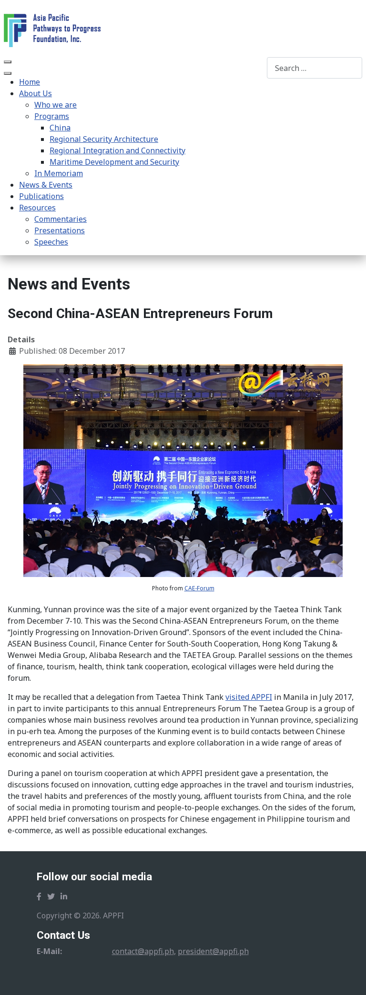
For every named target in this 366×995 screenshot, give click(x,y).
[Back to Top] (349, 977)
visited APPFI (248, 697)
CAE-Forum (199, 588)
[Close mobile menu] (7, 73)
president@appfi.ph (213, 951)
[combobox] (314, 68)
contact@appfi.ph (143, 951)
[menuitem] (29, 82)
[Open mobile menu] (7, 61)
